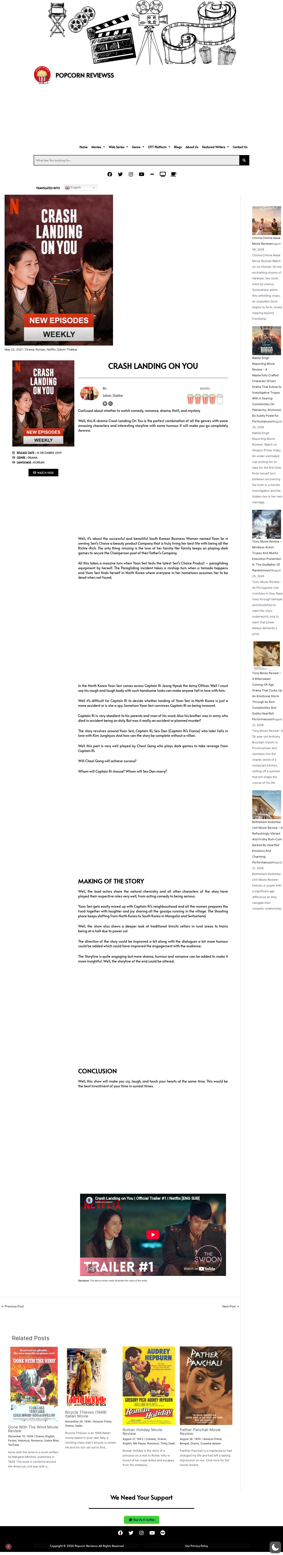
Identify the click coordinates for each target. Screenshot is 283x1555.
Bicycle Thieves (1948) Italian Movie (86, 1414)
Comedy (151, 1439)
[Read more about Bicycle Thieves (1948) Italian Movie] (86, 1376)
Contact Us (240, 147)
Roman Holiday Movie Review (142, 1431)
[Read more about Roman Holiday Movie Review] (149, 1385)
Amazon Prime (102, 1421)
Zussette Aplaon (210, 1443)
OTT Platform (157, 147)
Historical (23, 1440)
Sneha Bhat (51, 1440)
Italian (79, 1425)
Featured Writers (213, 147)
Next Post (230, 1306)
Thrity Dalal (167, 1443)
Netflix (51, 349)
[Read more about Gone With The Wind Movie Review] (34, 1384)
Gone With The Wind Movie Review (33, 1429)
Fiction (12, 1440)
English (75, 187)
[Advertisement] (141, 115)
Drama (29, 349)
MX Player (139, 1443)
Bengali (184, 1443)
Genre (136, 147)
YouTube (13, 1444)
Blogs (178, 147)
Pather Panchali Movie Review (200, 1431)
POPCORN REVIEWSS (85, 75)
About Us (192, 147)
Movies (96, 147)
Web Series (116, 147)
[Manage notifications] (8, 1546)
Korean (40, 349)
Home (84, 147)
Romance (37, 1440)
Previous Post (12, 1306)
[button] (98, 146)
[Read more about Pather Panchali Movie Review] (206, 1385)
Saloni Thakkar (67, 349)
